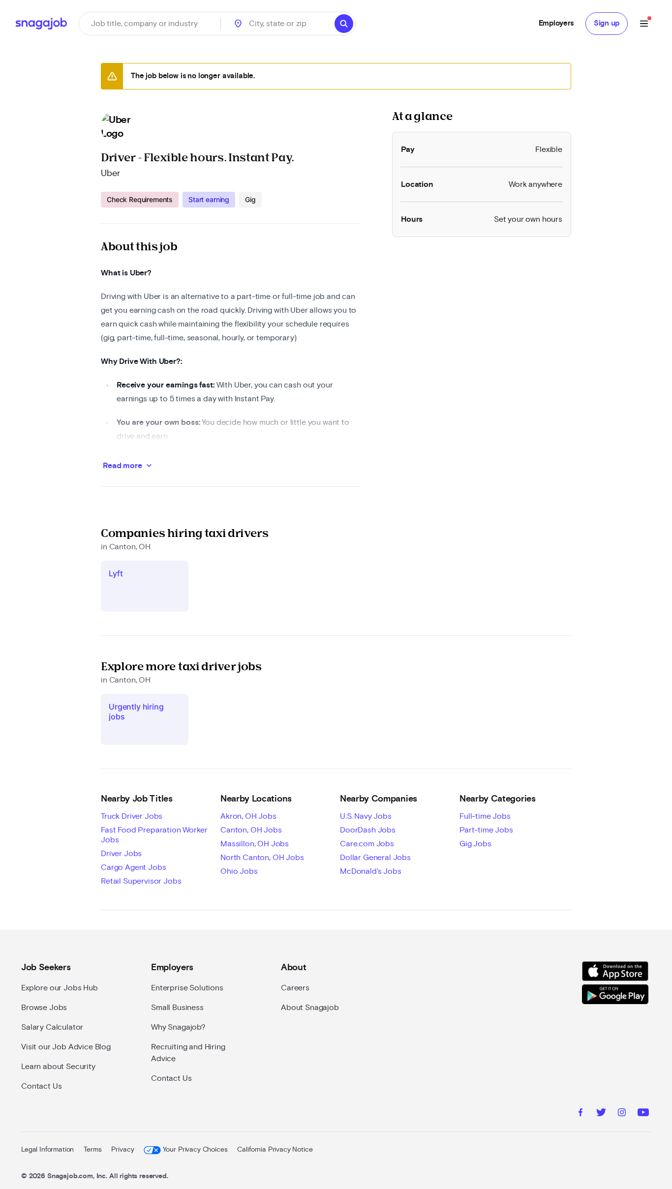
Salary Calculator (52, 1027)
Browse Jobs (44, 1007)
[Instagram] (622, 1114)
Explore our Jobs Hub (59, 988)
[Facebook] (580, 1114)
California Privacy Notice (274, 1149)
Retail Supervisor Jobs (141, 881)
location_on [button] (238, 24)
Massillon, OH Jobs (254, 844)
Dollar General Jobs (375, 858)
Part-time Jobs (486, 830)
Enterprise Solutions (187, 988)
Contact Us (41, 1086)
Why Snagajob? (178, 1027)
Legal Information (47, 1149)
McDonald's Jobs (370, 871)
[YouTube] (643, 1114)
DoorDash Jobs (368, 830)
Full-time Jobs (485, 816)
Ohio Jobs (239, 871)
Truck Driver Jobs (131, 816)
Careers (295, 988)
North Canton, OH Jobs (262, 858)
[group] (181, 200)
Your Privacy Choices (195, 1149)
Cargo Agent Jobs (133, 867)
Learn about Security (58, 1066)
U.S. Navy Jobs (366, 816)
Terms (92, 1149)
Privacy (122, 1149)
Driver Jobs (121, 854)
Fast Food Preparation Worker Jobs (154, 835)
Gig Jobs (475, 844)
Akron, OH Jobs (248, 816)
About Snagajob (310, 1007)
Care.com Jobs (367, 844)
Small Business (177, 1007)
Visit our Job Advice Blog (66, 1047)
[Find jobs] (344, 23)
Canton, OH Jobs (251, 830)
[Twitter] (601, 1114)
